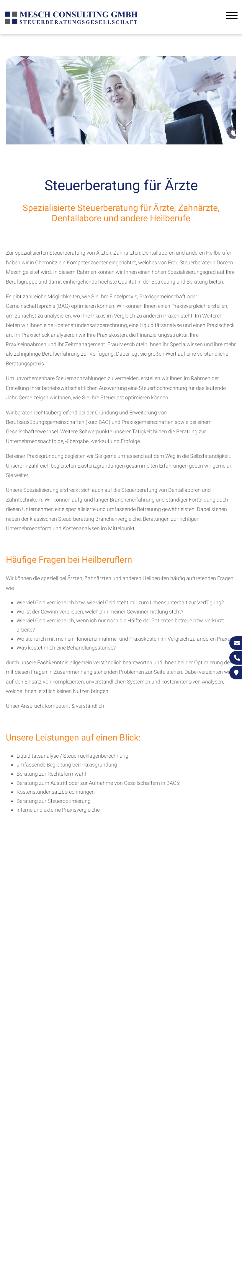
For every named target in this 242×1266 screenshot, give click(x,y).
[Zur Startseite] (71, 23)
